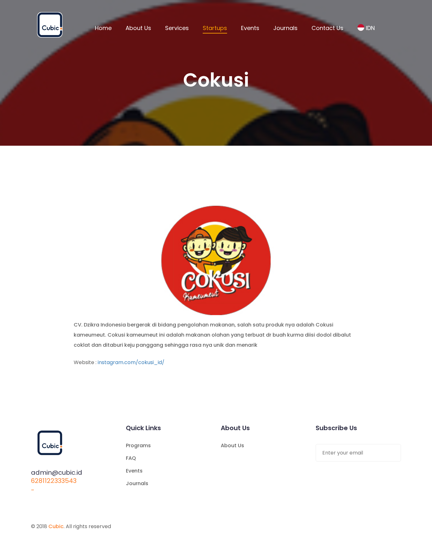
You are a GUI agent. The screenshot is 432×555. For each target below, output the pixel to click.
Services (177, 28)
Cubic (56, 526)
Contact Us (327, 28)
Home (103, 28)
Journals (285, 28)
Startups (215, 28)
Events (250, 28)
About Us (138, 28)
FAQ (131, 458)
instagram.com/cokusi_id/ (131, 362)
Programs (138, 445)
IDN (370, 28)
